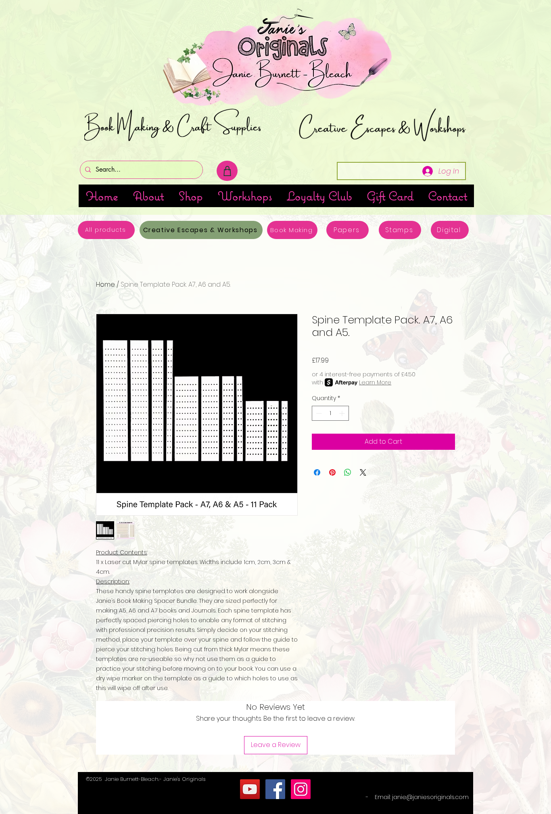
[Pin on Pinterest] (332, 472)
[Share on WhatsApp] (348, 472)
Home (105, 284)
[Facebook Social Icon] (275, 789)
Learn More (375, 382)
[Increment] (343, 413)
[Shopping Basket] (227, 171)
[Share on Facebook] (317, 472)
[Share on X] (363, 472)
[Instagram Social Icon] (301, 789)
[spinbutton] (330, 413)
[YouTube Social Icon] (250, 789)
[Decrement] (318, 413)
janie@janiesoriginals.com (430, 797)
